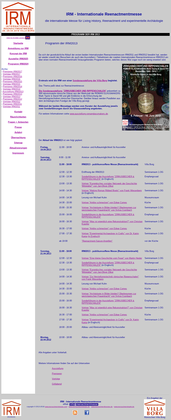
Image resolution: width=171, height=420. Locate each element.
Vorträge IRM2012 (11, 101)
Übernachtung (18, 137)
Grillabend (57, 384)
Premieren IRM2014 (12, 86)
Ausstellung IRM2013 (13, 91)
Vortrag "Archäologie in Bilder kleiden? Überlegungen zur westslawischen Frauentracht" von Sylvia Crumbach (109, 208)
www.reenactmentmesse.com (56, 407)
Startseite (18, 43)
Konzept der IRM (18, 53)
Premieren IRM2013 (12, 94)
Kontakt (18, 111)
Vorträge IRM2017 (11, 74)
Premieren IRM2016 (12, 76)
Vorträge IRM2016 (11, 79)
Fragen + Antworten (18, 122)
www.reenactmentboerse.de (102, 407)
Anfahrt (18, 132)
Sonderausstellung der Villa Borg (90, 80)
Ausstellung (57, 368)
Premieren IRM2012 (12, 99)
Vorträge (56, 379)
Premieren (57, 373)
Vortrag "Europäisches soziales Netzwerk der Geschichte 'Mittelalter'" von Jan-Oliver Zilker (109, 184)
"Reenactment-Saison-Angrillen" (97, 241)
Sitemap (18, 142)
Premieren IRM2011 (12, 104)
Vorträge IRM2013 (11, 96)
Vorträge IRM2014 (11, 89)
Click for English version (16, 38)
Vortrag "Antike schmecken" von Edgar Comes (104, 202)
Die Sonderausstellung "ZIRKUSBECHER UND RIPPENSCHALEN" (72, 91)
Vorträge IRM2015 (11, 84)
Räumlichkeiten (18, 117)
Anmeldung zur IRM (18, 48)
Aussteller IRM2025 (18, 58)
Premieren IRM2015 (12, 81)
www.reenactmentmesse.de (79, 407)
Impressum (18, 153)
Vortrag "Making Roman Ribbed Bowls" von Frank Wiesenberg (112, 190)
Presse (18, 127)
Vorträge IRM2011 (11, 106)
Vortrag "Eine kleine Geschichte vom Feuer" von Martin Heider (112, 258)
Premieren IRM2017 (12, 71)
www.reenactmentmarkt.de (124, 407)
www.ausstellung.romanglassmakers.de (89, 113)
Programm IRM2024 (18, 64)
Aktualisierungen (18, 148)
